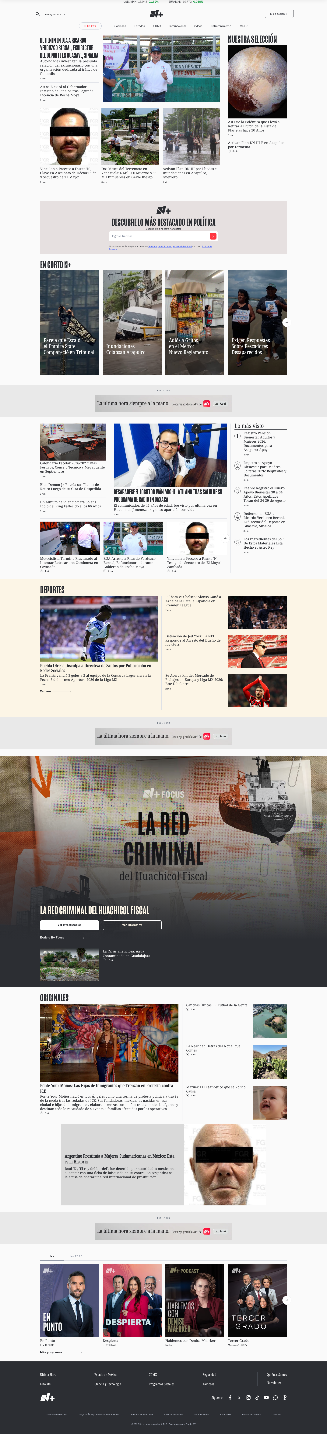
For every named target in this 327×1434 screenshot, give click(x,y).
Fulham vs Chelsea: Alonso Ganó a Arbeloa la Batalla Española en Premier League (193, 601)
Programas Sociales (161, 1384)
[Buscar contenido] (37, 14)
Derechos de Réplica (57, 1415)
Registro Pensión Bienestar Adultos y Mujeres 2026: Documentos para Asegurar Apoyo (259, 441)
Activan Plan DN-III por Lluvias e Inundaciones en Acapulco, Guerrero (190, 173)
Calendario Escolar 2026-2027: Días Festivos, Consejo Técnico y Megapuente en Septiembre (72, 467)
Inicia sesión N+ (279, 14)
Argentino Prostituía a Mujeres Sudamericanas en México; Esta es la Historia (119, 1158)
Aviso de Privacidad (182, 247)
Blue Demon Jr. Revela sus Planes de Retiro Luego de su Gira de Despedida (70, 486)
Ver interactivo (132, 925)
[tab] (52, 1257)
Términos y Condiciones (141, 1415)
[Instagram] (248, 1397)
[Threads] (284, 1397)
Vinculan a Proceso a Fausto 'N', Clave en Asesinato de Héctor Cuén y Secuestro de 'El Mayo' (68, 173)
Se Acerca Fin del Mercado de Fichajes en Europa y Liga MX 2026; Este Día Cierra (194, 679)
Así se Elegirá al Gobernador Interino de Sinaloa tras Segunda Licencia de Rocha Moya (66, 91)
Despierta (110, 1340)
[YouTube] (266, 1397)
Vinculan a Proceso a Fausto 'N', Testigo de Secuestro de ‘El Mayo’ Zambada (194, 562)
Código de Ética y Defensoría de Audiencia (98, 1415)
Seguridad (209, 1374)
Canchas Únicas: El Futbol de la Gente (217, 1005)
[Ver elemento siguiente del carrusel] (286, 322)
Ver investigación (70, 925)
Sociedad (120, 26)
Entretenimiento (221, 26)
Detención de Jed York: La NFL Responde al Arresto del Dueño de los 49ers (193, 640)
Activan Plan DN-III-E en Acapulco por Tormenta (256, 144)
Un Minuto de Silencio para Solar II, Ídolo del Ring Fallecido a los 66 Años (70, 504)
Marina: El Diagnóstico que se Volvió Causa (215, 1089)
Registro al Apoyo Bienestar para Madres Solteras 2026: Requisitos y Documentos (265, 469)
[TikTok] (257, 1397)
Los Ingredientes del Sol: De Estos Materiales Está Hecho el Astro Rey (264, 543)
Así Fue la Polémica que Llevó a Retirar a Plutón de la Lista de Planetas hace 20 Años (254, 126)
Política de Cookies (251, 1415)
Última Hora (48, 1374)
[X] (239, 1397)
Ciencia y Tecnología (107, 1384)
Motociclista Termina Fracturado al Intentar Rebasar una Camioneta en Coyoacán (69, 562)
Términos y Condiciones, (160, 247)
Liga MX (45, 1384)
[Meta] (230, 1397)
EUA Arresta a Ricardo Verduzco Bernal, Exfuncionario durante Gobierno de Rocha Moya (130, 562)
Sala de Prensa (201, 1415)
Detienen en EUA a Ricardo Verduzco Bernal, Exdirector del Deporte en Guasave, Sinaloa (69, 47)
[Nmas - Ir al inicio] (156, 14)
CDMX (157, 26)
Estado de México (105, 1374)
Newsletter (274, 1382)
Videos (198, 26)
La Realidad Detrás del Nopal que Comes (213, 1048)
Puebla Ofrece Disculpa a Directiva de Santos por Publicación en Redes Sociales (95, 668)
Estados (139, 26)
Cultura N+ (225, 1415)
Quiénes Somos (277, 1374)
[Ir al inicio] (47, 1397)
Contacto (276, 1415)
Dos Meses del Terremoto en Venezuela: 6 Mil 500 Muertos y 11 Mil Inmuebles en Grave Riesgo (129, 173)
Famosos (208, 1384)
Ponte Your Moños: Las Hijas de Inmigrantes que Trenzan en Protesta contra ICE (106, 1088)
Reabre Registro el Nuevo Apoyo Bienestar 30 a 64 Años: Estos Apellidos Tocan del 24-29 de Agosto (265, 494)
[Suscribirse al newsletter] (213, 236)
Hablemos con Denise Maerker (190, 1340)
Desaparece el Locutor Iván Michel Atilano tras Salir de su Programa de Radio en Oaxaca (168, 495)
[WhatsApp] (275, 1397)
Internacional (177, 26)
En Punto (47, 1340)
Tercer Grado (238, 1340)
